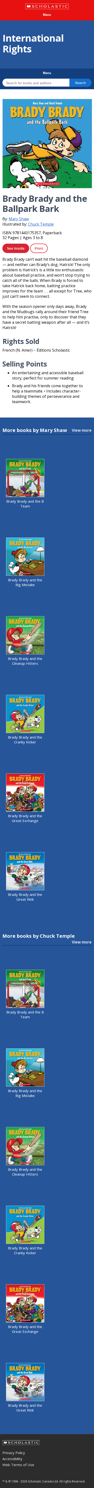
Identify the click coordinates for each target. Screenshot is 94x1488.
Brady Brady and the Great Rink (25, 897)
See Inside (16, 248)
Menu (47, 15)
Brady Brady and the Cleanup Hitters (25, 661)
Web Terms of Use (18, 1464)
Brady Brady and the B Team (25, 503)
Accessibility (12, 1458)
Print (39, 248)
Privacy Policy (13, 1452)
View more (82, 430)
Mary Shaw (19, 219)
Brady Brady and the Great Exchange (25, 818)
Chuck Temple (41, 224)
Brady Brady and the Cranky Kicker (25, 739)
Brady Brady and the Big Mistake (25, 582)
